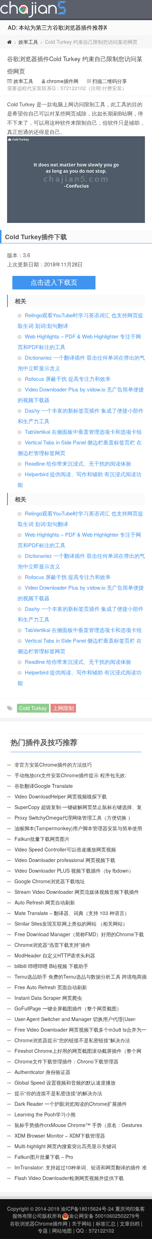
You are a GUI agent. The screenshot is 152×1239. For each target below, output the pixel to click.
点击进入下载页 (53, 282)
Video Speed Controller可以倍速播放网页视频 (65, 849)
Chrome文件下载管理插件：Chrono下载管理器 (66, 1061)
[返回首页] (9, 41)
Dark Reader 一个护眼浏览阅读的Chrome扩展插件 (70, 1103)
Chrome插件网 (33, 10)
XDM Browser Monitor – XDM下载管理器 (59, 1135)
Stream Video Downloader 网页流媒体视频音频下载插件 (76, 891)
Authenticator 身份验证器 (42, 1071)
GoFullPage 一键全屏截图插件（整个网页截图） (68, 1008)
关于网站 (82, 1223)
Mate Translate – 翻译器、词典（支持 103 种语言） (71, 912)
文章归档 (130, 1223)
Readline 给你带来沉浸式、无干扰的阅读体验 (78, 463)
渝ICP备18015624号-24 (87, 1208)
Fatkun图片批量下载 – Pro (43, 1156)
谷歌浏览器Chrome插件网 (39, 1223)
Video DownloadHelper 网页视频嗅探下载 (60, 796)
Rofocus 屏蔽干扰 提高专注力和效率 (68, 378)
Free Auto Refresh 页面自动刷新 (50, 987)
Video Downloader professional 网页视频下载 (64, 859)
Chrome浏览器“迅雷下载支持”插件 (52, 944)
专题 (43, 1230)
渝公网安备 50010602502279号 (104, 1215)
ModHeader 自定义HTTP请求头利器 (54, 955)
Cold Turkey (33, 708)
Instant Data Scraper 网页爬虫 (48, 997)
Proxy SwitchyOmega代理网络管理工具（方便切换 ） (73, 817)
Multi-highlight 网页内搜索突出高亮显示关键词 (65, 1146)
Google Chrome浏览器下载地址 (49, 881)
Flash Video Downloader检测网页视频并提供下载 (69, 1177)
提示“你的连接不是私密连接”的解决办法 (58, 1093)
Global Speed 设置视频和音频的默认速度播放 (65, 1082)
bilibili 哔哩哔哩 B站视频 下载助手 (51, 965)
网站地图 (62, 1230)
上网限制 (63, 708)
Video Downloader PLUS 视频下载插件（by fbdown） (74, 870)
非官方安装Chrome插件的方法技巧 (53, 764)
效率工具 (28, 41)
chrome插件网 (62, 80)
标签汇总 (106, 1223)
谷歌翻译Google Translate (43, 785)
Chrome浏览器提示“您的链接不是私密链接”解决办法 (72, 1040)
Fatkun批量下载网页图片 (42, 838)
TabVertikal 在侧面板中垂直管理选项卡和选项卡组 (83, 431)
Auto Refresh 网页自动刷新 (44, 902)
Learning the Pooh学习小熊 (45, 1114)
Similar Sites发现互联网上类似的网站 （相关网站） (71, 923)
